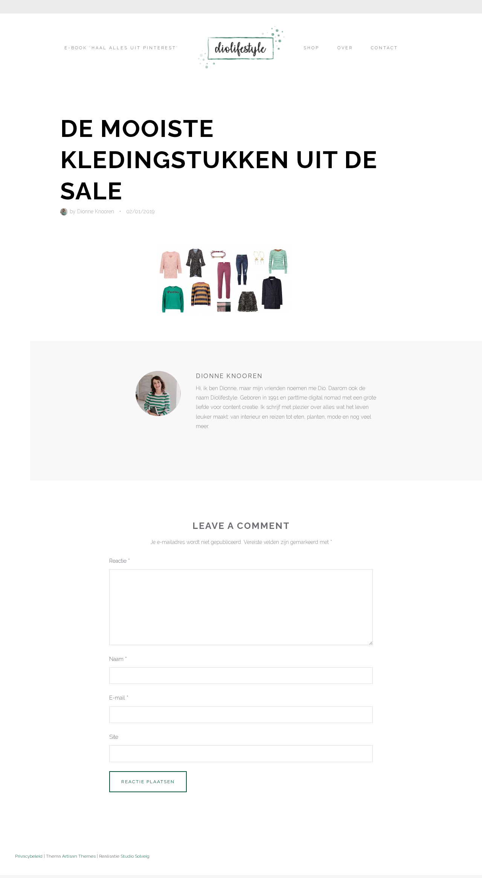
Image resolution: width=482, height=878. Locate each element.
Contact (384, 48)
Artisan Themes (79, 856)
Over (345, 48)
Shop (311, 48)
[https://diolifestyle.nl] (201, 441)
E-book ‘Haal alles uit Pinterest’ (121, 48)
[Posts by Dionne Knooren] (65, 211)
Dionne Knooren (95, 211)
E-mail (118, 697)
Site (113, 737)
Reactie (119, 560)
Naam (118, 659)
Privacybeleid (29, 856)
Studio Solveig (134, 856)
